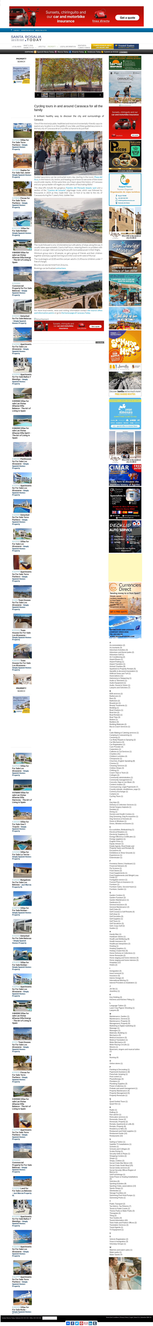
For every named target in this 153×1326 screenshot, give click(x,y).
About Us (137, 1317)
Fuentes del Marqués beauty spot (81, 188)
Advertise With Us (146, 1317)
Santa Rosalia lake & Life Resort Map (102, 46)
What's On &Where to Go (29, 46)
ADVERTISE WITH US (27, 30)
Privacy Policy (124, 1317)
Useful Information (68, 46)
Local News (16, 46)
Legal (131, 1317)
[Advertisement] (125, 568)
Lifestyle (42, 46)
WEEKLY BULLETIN (41, 30)
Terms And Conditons (112, 1317)
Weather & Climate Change (84, 46)
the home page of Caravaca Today (75, 313)
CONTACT (17, 30)
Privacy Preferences (50, 1318)
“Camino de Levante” (56, 190)
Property (52, 46)
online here (61, 268)
